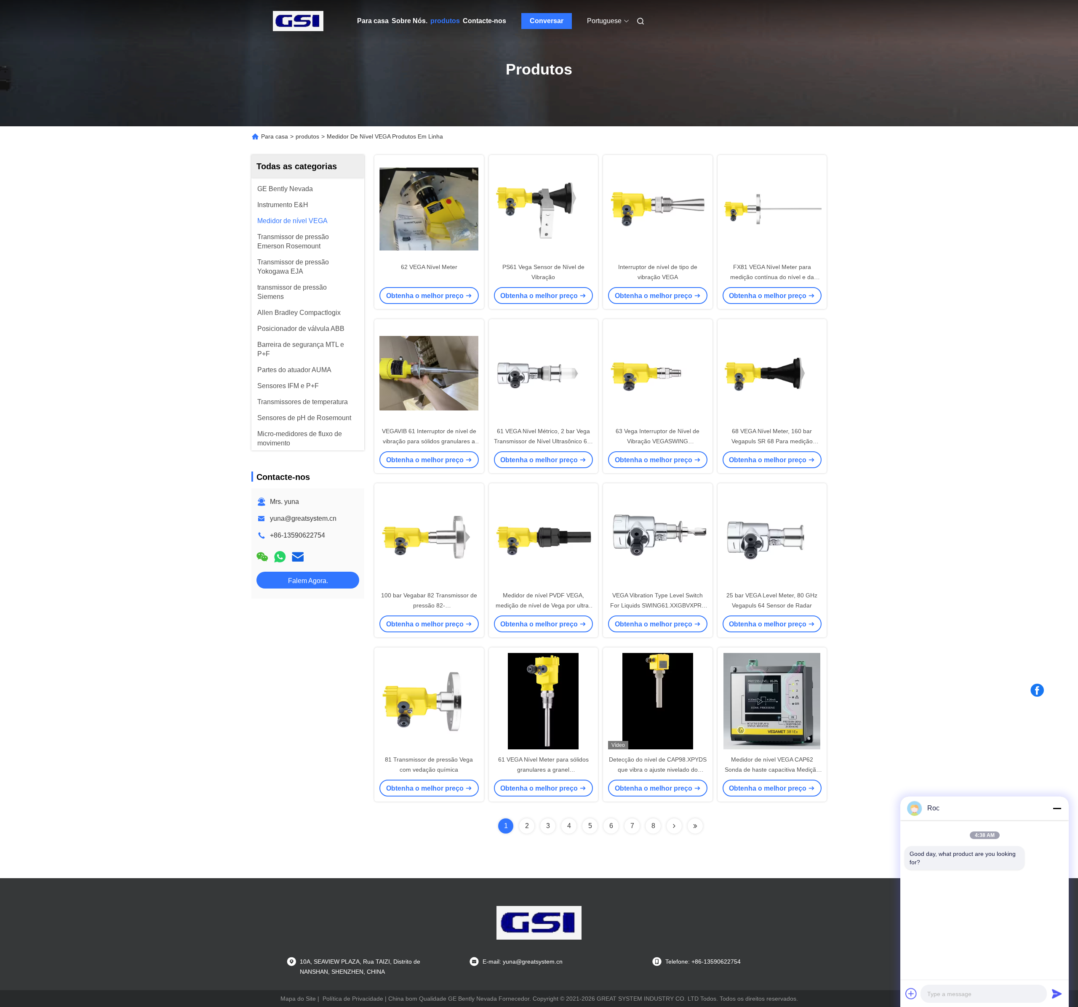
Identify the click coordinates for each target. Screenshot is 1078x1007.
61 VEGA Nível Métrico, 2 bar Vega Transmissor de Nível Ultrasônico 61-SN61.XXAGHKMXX (543, 441)
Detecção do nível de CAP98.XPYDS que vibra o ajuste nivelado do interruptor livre (658, 769)
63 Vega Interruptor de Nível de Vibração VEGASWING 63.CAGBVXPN (657, 441)
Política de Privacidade (353, 998)
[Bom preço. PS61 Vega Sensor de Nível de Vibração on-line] (543, 208)
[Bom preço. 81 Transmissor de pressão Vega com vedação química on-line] (429, 701)
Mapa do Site (298, 998)
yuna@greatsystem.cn (303, 518)
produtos (445, 20)
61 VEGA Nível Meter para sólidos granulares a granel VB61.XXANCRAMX (543, 769)
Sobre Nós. (409, 20)
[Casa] (298, 21)
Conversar (546, 20)
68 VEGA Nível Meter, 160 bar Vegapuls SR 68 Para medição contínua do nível (772, 441)
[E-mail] (297, 557)
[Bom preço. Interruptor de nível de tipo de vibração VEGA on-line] (657, 208)
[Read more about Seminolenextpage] (674, 826)
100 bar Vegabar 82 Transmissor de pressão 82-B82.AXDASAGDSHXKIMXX (429, 605)
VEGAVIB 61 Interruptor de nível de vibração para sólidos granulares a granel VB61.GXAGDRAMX (429, 441)
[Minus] (1057, 808)
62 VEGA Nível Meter (429, 267)
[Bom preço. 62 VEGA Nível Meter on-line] (429, 208)
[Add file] (911, 993)
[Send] (1057, 993)
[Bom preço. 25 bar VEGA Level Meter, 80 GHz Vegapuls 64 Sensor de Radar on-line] (772, 536)
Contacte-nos (484, 20)
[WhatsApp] (280, 557)
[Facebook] (1037, 690)
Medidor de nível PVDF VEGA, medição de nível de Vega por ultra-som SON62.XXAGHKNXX (543, 605)
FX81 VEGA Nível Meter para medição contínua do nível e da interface (772, 277)
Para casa (373, 20)
